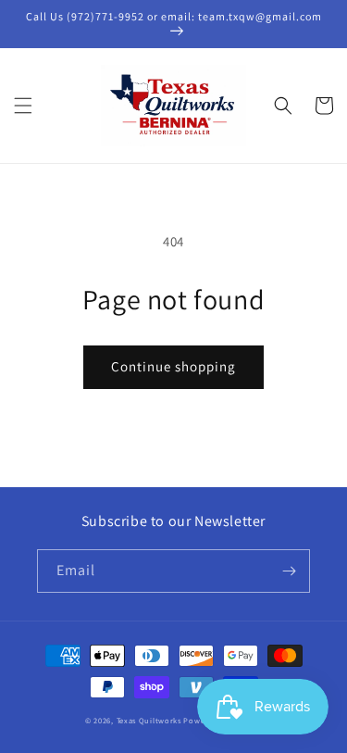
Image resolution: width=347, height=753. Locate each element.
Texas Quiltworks (149, 720)
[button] (23, 105)
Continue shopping (173, 366)
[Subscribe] (288, 571)
